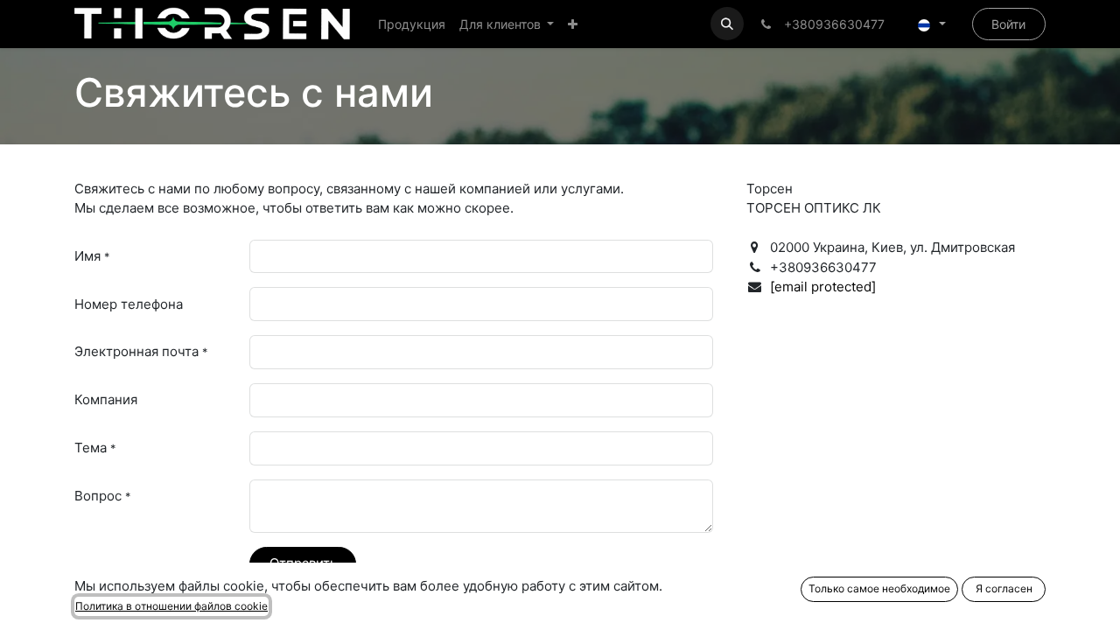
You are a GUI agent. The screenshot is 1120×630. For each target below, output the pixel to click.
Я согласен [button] (1004, 588)
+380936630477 (831, 24)
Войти (1008, 24)
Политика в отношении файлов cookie (171, 605)
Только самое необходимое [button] (879, 588)
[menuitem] (411, 24)
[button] (727, 23)
